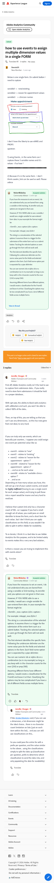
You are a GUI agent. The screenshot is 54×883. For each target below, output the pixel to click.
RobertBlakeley (20, 193)
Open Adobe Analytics (21, 29)
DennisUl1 (15, 67)
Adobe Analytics (9, 12)
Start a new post (24, 358)
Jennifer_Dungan (17, 376)
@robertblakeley (22, 718)
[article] (27, 471)
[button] (13, 61)
